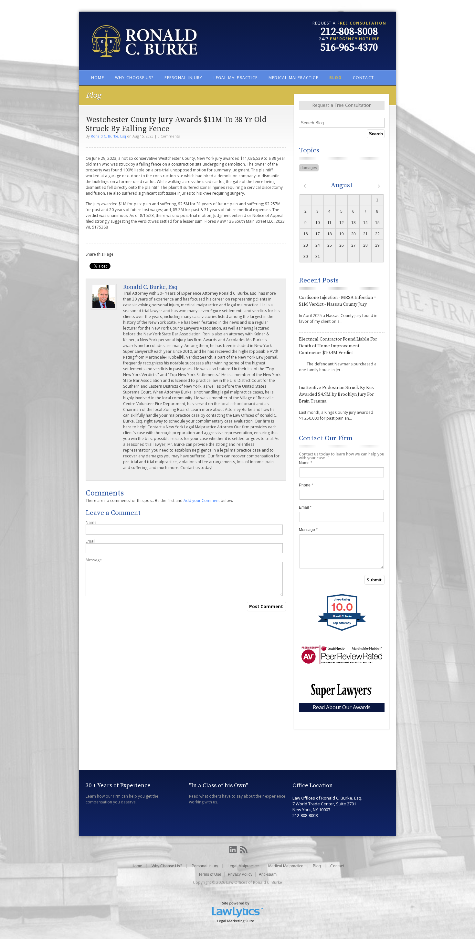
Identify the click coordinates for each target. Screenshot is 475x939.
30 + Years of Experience (118, 785)
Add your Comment (202, 500)
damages (309, 168)
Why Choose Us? (134, 77)
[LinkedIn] (233, 850)
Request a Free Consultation (342, 105)
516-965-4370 (349, 47)
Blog (335, 77)
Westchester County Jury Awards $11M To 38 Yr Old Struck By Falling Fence (176, 124)
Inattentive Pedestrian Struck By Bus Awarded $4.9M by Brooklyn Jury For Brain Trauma (336, 394)
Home (97, 77)
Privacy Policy (240, 874)
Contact (363, 77)
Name (91, 523)
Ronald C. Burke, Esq (108, 136)
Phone (306, 485)
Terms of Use (209, 874)
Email (90, 541)
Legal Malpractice (236, 77)
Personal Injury (183, 77)
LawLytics (237, 912)
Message (94, 560)
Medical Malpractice (293, 77)
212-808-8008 (349, 32)
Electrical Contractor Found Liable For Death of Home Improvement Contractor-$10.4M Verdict (338, 346)
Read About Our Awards (342, 707)
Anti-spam (268, 874)
